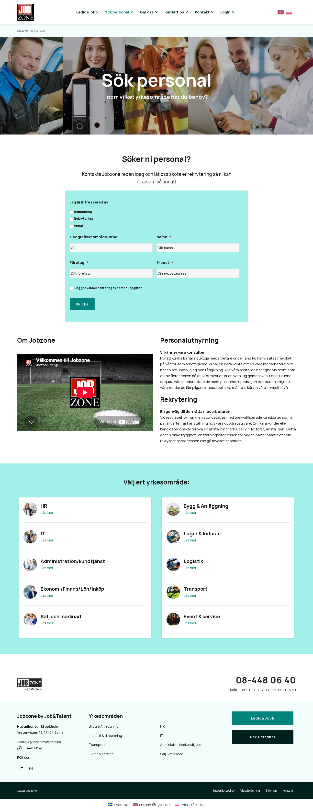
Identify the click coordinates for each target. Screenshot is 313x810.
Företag (79, 262)
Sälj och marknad (61, 616)
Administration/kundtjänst (73, 561)
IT (43, 533)
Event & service (202, 616)
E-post (164, 262)
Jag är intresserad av (89, 202)
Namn (163, 237)
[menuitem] (118, 804)
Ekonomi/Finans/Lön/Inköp (72, 588)
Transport (195, 588)
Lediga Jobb (262, 718)
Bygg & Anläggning (206, 506)
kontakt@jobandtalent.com (39, 742)
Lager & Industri (203, 533)
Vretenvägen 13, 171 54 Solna (40, 732)
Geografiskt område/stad (93, 237)
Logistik (193, 561)
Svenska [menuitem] (121, 804)
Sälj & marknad (171, 754)
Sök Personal (262, 736)
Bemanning (83, 211)
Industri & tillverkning (105, 735)
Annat (78, 225)
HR (44, 506)
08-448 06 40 (266, 680)
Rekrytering (83, 218)
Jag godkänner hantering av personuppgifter (108, 288)
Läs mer (47, 512)
